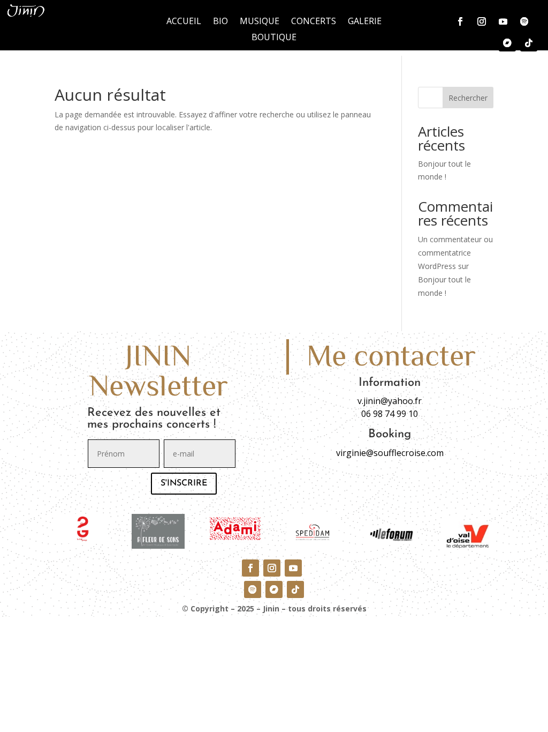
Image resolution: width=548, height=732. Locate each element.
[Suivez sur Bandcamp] (507, 42)
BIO (220, 22)
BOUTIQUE (274, 38)
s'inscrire (184, 483)
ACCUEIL (183, 22)
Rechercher (468, 98)
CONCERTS (313, 22)
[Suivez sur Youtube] (503, 21)
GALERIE (365, 22)
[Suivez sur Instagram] (481, 21)
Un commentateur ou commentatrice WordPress (455, 252)
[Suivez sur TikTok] (528, 42)
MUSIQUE (259, 22)
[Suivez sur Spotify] (524, 21)
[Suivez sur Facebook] (460, 21)
